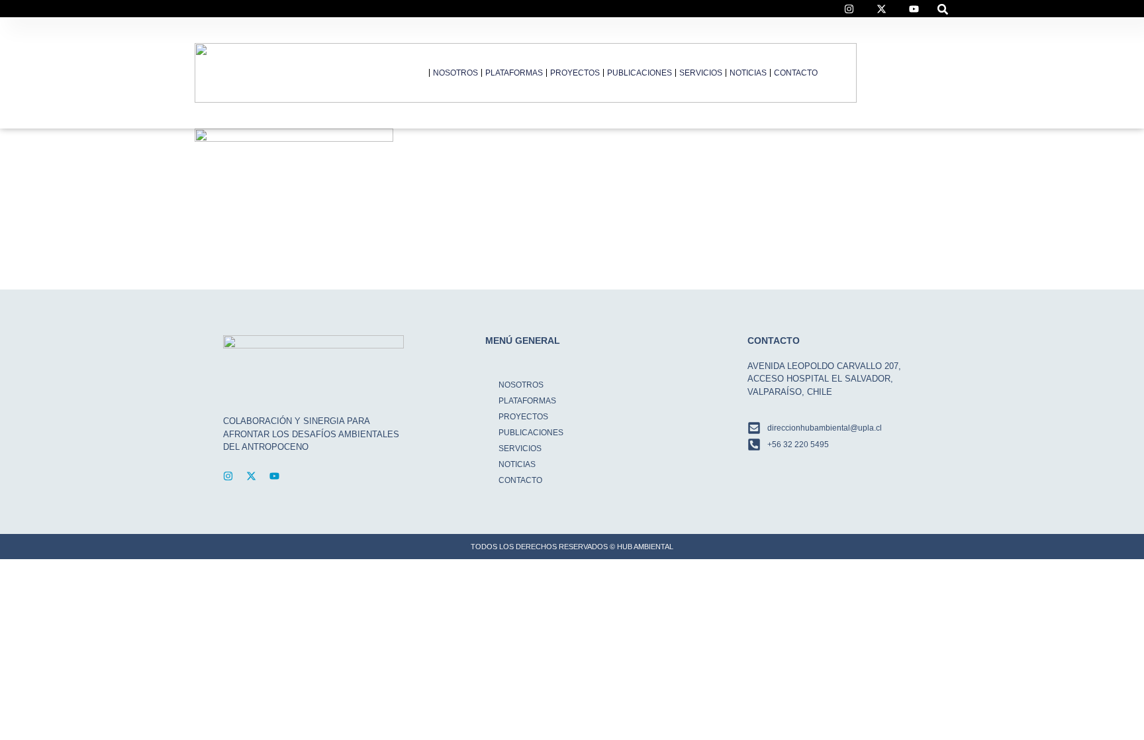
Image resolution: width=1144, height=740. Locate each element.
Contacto (796, 73)
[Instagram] (228, 476)
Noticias (748, 73)
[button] (943, 9)
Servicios (700, 73)
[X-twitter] (251, 476)
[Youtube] (274, 476)
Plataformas (514, 73)
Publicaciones (639, 73)
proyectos (575, 73)
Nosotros (455, 73)
